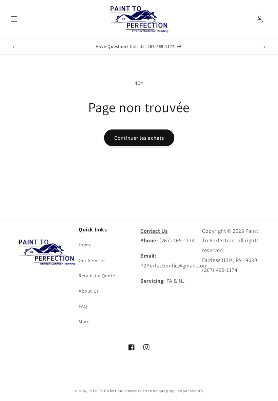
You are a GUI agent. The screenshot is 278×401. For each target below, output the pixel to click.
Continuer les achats (139, 138)
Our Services (92, 260)
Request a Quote (97, 276)
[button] (14, 19)
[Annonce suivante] (264, 46)
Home (85, 245)
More (84, 321)
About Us (89, 291)
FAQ (83, 306)
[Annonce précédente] (13, 46)
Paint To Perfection (105, 390)
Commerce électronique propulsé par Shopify (163, 390)
